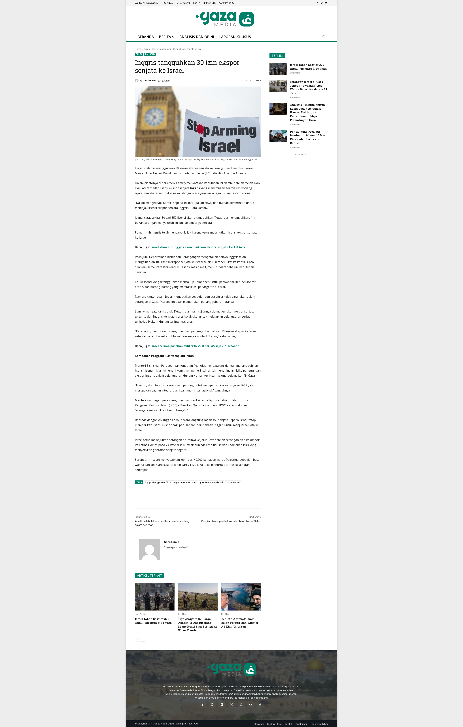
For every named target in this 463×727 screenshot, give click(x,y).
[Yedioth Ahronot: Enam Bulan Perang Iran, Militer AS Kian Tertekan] (241, 597)
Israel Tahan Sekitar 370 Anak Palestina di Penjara (153, 620)
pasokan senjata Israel (211, 482)
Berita (147, 49)
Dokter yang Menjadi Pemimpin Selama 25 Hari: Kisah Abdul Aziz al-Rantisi (308, 137)
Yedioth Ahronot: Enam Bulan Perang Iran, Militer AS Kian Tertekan (239, 622)
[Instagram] (321, 3)
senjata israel (233, 482)
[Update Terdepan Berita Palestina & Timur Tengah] (225, 19)
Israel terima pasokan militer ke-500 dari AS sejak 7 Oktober (195, 346)
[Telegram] (185, 499)
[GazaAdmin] (137, 80)
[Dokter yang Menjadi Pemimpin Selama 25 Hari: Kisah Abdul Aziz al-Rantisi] (278, 136)
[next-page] (143, 639)
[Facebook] (317, 3)
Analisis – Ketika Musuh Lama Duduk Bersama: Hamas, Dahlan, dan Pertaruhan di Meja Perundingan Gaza (307, 112)
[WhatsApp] (177, 499)
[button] (324, 37)
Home (138, 49)
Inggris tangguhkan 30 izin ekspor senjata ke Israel (171, 482)
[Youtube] (326, 3)
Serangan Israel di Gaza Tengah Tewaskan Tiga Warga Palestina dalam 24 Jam (308, 87)
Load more (297, 154)
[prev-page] (137, 639)
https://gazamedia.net (176, 547)
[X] (168, 499)
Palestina (150, 54)
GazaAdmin (149, 80)
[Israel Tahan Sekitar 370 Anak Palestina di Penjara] (155, 597)
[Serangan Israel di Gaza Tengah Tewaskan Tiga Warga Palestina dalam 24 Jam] (278, 86)
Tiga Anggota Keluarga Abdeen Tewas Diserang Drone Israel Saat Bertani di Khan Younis (197, 624)
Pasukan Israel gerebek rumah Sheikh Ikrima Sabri (231, 521)
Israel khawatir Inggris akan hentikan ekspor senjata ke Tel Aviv (198, 247)
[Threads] (260, 704)
